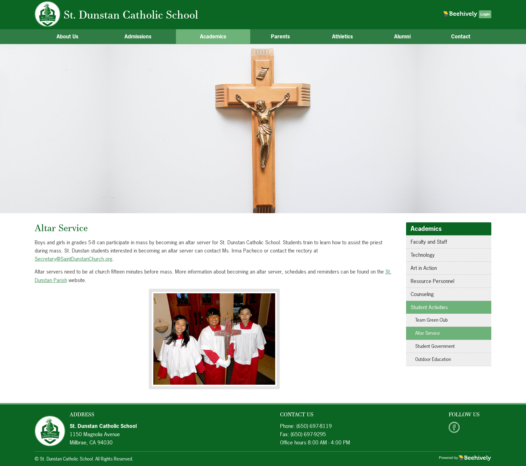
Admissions (137, 36)
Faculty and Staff (429, 241)
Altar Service (427, 333)
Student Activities (429, 307)
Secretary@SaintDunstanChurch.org (73, 258)
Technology (423, 254)
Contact (460, 36)
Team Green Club (431, 320)
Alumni (402, 36)
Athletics (342, 36)
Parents (280, 36)
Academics (213, 36)
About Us (67, 36)
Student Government (435, 346)
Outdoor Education (433, 359)
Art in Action (424, 267)
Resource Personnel (432, 280)
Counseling (422, 294)
